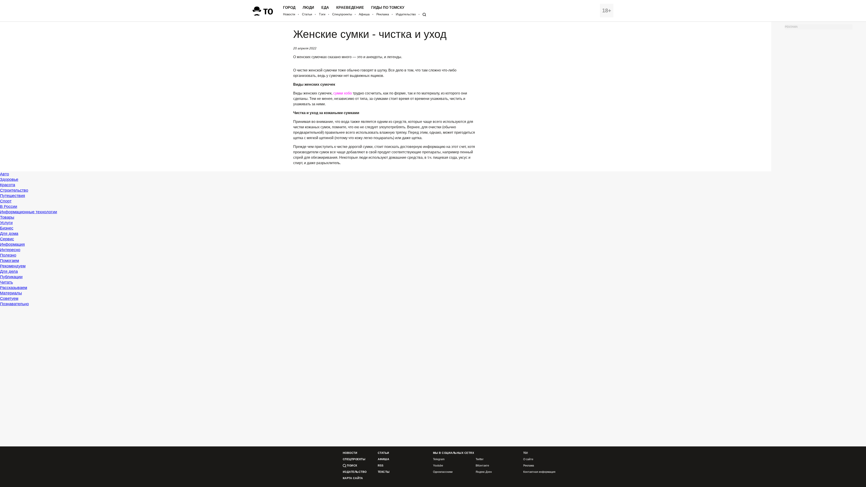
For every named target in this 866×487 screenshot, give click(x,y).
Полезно (8, 255)
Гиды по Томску (387, 7)
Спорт (6, 201)
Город (289, 7)
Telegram (439, 459)
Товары (7, 217)
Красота (7, 185)
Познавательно (14, 304)
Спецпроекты (342, 14)
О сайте (528, 459)
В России (8, 206)
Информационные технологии (28, 212)
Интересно (10, 250)
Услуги (6, 223)
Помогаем (9, 260)
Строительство (14, 190)
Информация (12, 244)
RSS (380, 465)
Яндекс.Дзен (484, 472)
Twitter (480, 459)
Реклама (382, 14)
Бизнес (6, 228)
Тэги (322, 14)
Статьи (307, 14)
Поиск (351, 465)
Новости (289, 14)
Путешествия (12, 195)
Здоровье (9, 179)
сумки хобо (342, 93)
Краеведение (350, 7)
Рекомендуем (12, 266)
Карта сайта (353, 478)
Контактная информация (539, 472)
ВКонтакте (482, 465)
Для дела (9, 271)
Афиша (364, 14)
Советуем (9, 298)
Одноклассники (443, 472)
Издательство (406, 14)
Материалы (11, 293)
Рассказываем (13, 287)
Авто (4, 174)
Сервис (7, 239)
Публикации (11, 277)
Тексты (384, 472)
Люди (308, 7)
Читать (6, 282)
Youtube (438, 465)
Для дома (9, 233)
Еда (325, 7)
